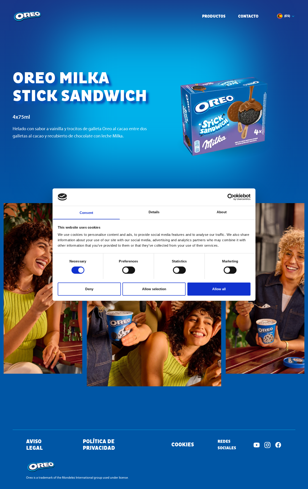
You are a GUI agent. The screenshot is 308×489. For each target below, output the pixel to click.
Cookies (182, 445)
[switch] (128, 270)
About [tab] (222, 212)
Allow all (219, 289)
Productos (213, 16)
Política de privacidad (99, 445)
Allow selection (154, 289)
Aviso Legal (34, 445)
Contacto (248, 16)
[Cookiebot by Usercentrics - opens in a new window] (231, 197)
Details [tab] (154, 212)
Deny (89, 289)
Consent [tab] (86, 212)
